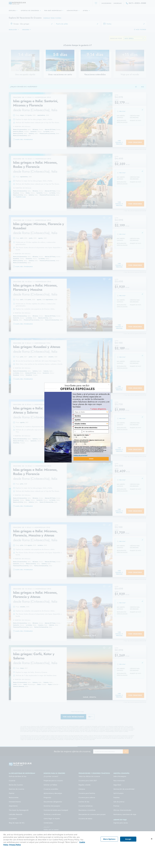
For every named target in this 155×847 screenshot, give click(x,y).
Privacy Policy (15, 845)
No (85, 437)
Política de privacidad (80, 455)
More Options (109, 839)
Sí (76, 437)
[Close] (151, 839)
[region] (77, 839)
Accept (128, 839)
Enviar (91, 458)
